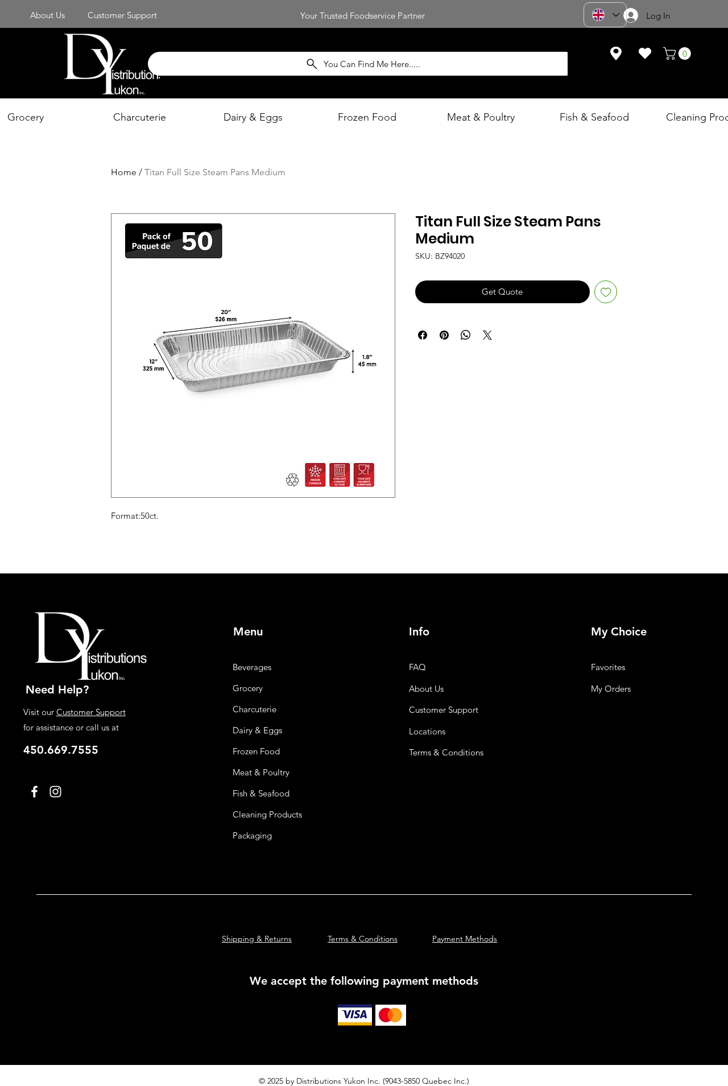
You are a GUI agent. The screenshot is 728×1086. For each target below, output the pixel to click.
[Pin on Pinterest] (444, 335)
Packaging (252, 835)
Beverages (252, 667)
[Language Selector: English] (605, 14)
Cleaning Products (267, 814)
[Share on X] (487, 335)
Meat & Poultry (261, 772)
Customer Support (91, 712)
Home (123, 172)
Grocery (248, 688)
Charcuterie (254, 709)
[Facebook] (34, 791)
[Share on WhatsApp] (466, 335)
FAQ (417, 667)
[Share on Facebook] (422, 335)
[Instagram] (55, 791)
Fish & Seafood (261, 793)
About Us (426, 688)
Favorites (608, 667)
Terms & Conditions (446, 752)
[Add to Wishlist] (606, 292)
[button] (678, 53)
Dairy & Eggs (257, 730)
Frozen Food (256, 751)
